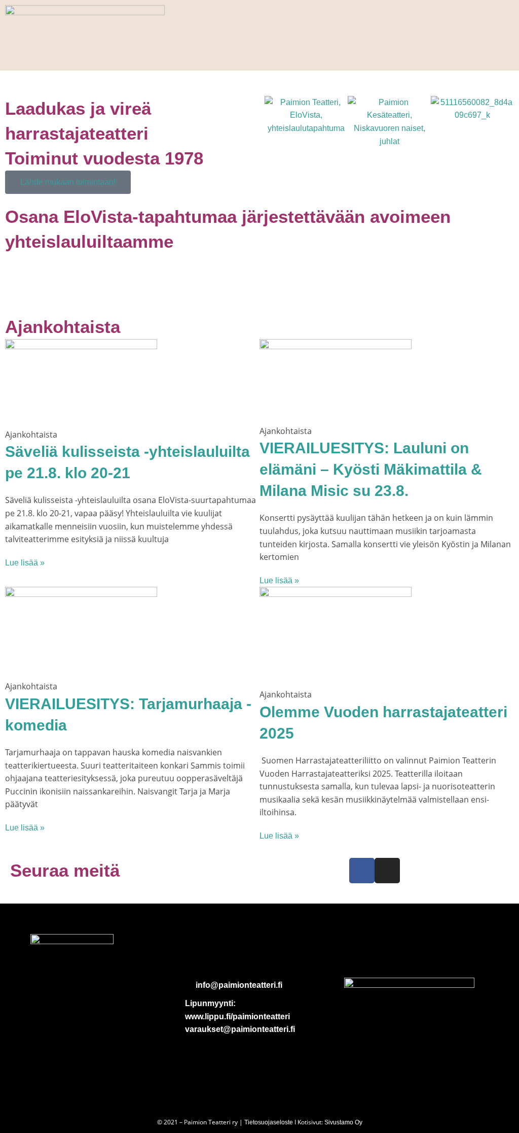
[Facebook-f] (362, 870)
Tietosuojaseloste (268, 1122)
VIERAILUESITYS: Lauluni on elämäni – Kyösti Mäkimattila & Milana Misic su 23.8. (371, 469)
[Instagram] (387, 870)
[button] (274, 122)
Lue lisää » (25, 562)
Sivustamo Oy (343, 1122)
